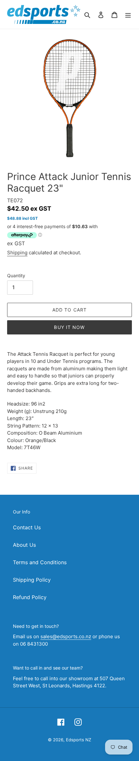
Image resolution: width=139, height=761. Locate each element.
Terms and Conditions (40, 562)
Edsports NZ (78, 739)
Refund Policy (30, 597)
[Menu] (128, 14)
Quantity (16, 275)
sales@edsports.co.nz (65, 636)
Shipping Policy (32, 579)
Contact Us (27, 527)
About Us (24, 545)
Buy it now (69, 327)
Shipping (17, 252)
